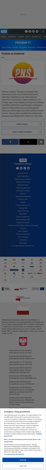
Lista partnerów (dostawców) (14, 454)
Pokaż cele (23, 466)
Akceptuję (23, 460)
